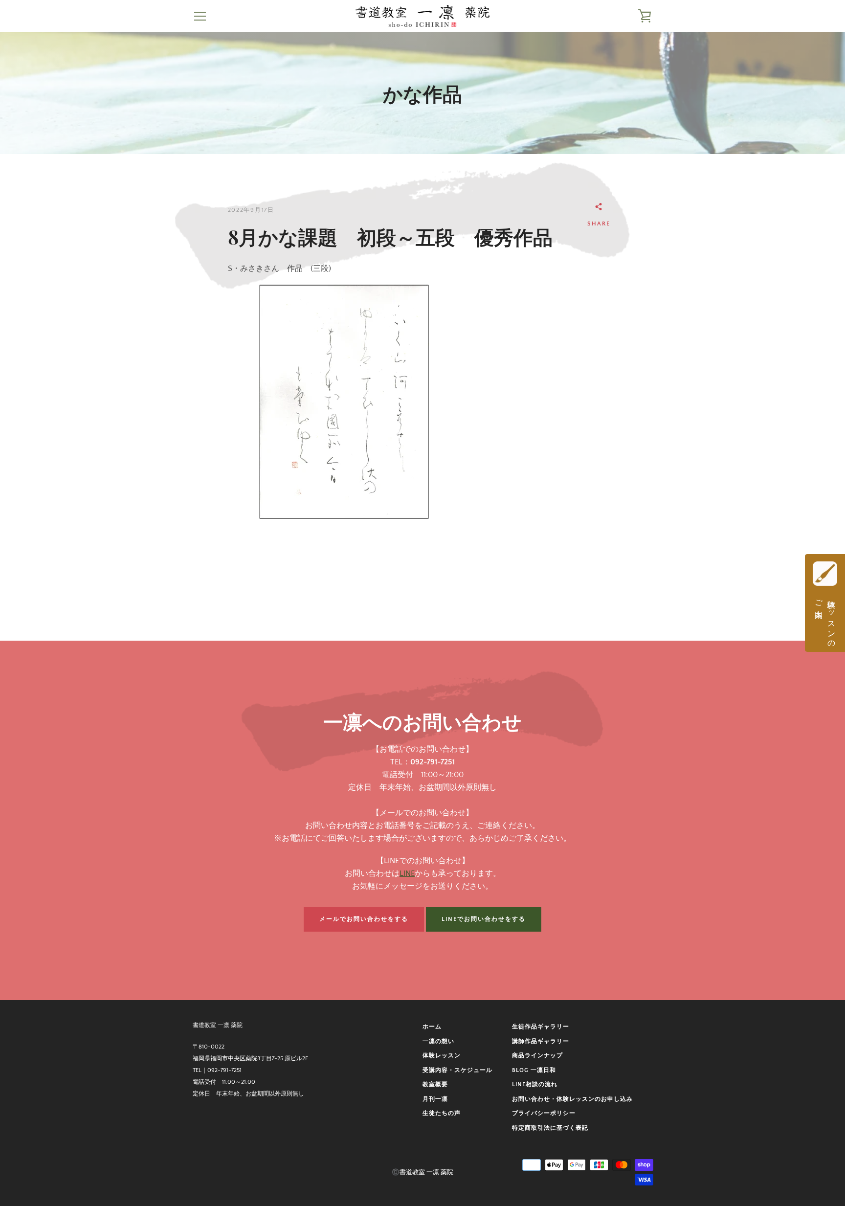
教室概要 (435, 1084)
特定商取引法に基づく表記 (550, 1128)
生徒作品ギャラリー (540, 1027)
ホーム (432, 1027)
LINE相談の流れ (534, 1084)
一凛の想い (438, 1041)
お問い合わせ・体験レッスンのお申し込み (572, 1099)
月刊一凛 (435, 1099)
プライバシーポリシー (544, 1113)
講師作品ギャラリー (540, 1041)
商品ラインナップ (537, 1055)
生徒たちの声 (441, 1113)
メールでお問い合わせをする (363, 919)
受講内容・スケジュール (457, 1070)
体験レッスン (441, 1055)
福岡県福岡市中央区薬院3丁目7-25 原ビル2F (250, 1058)
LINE (407, 873)
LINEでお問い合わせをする (484, 919)
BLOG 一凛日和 (534, 1070)
